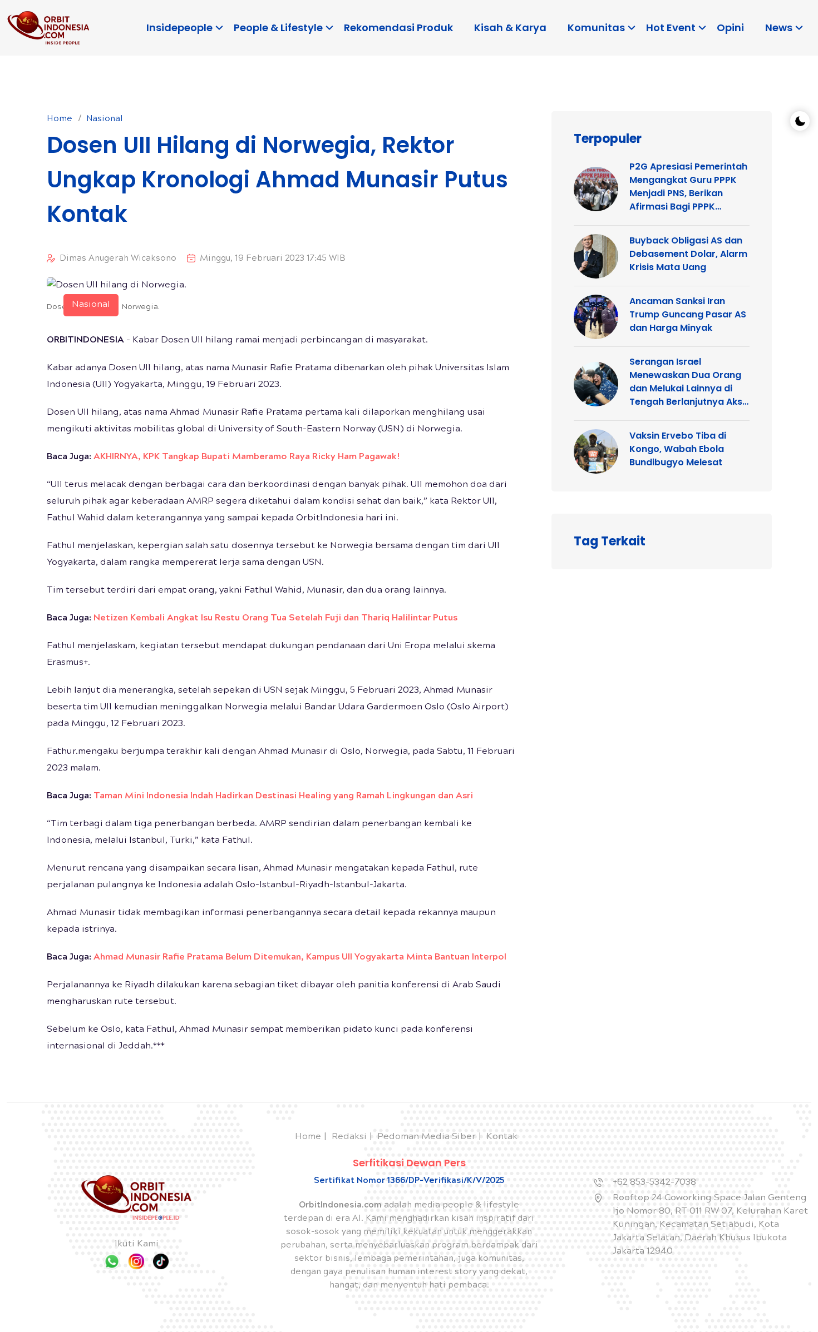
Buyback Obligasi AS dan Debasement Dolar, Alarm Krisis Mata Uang (688, 254)
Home (59, 119)
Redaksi (349, 1137)
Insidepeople (179, 27)
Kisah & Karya (510, 27)
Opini (730, 27)
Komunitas (596, 27)
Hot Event (671, 27)
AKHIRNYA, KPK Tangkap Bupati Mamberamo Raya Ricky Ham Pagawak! (246, 457)
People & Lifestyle (278, 27)
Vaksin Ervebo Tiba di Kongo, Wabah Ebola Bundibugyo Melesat (677, 449)
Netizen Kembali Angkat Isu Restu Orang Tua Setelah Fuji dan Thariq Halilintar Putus (275, 618)
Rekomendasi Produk (398, 27)
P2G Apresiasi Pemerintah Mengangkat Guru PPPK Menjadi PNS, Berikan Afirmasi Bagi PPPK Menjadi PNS (688, 186)
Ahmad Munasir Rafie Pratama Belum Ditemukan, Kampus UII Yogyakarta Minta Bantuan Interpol (299, 957)
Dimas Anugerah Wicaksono (118, 259)
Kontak (502, 1137)
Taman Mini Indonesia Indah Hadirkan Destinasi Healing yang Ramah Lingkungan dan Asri (283, 796)
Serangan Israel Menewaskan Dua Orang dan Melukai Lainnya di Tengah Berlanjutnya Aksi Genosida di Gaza (687, 382)
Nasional (104, 119)
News (778, 27)
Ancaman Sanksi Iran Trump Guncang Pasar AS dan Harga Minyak (687, 314)
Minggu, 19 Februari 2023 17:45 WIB (273, 259)
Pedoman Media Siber (426, 1137)
